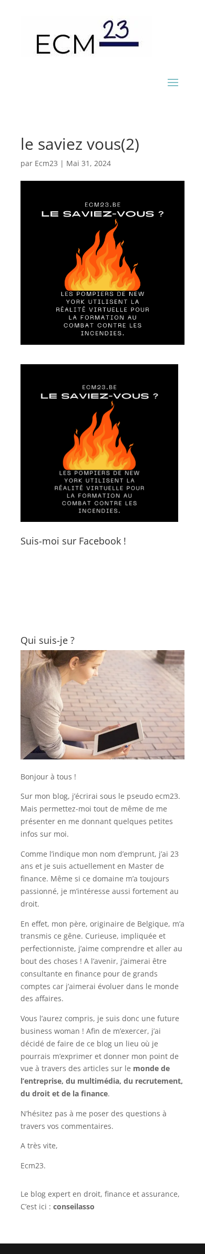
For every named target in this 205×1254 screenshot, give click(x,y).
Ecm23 (46, 163)
